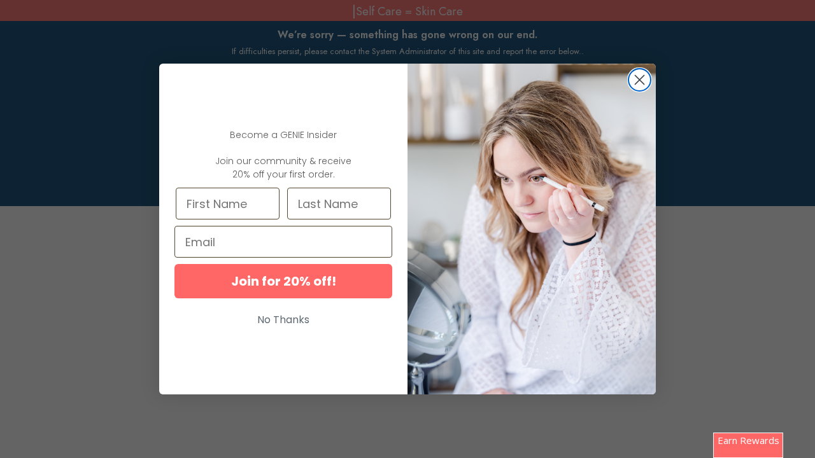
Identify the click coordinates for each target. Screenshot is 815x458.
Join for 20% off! (283, 281)
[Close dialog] (639, 80)
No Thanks (283, 319)
